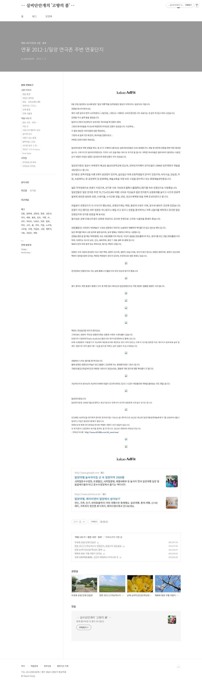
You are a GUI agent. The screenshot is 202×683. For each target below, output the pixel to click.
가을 (42, 225)
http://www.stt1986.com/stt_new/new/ (102, 432)
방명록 (49, 16)
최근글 (24, 190)
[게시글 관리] (84, 522)
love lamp (26, 153)
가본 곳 (25, 126)
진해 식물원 (27, 113)
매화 (28, 217)
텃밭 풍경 (26, 94)
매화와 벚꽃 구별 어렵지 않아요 (88, 553)
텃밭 (35, 232)
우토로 (29, 221)
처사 (23, 666)
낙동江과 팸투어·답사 (31, 130)
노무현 (48, 225)
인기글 (33, 190)
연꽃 (42, 221)
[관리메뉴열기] (197, 5)
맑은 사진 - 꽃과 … (96, 537)
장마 (37, 225)
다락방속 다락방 (28, 166)
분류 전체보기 (27, 84)
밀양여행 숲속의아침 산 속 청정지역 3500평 (99, 477)
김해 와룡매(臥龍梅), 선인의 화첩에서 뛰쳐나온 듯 (96, 557)
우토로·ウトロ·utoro (31, 149)
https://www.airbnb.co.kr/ (88, 494)
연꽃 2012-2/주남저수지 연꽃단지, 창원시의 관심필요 (98, 546)
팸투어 (48, 229)
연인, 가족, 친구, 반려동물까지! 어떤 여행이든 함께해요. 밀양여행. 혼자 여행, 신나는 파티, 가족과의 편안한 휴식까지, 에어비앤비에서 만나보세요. (116, 504)
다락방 (24, 158)
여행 (44, 217)
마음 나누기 (80, 537)
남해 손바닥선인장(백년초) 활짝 (88, 549)
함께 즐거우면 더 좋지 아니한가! (90, 621)
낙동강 (36, 221)
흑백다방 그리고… (29, 105)
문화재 (29, 213)
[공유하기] (80, 522)
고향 (42, 229)
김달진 (29, 232)
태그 (34, 16)
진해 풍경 (26, 109)
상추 (23, 221)
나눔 (23, 232)
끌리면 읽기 (27, 134)
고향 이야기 (26, 89)
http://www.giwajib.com (87, 472)
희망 (23, 225)
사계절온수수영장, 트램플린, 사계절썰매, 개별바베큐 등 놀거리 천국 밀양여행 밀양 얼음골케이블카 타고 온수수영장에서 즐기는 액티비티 (117, 482)
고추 (28, 225)
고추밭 (23, 229)
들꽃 (48, 221)
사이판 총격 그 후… (30, 145)
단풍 (23, 213)
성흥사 (48, 213)
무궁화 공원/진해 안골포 (85, 542)
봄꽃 (33, 217)
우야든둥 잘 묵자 (29, 162)
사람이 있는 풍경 (29, 137)
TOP (178, 667)
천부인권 (47, 666)
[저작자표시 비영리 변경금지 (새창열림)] (104, 522)
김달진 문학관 (28, 98)
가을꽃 (36, 229)
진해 (30, 229)
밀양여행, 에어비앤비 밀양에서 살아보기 (97, 498)
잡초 (39, 217)
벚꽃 (42, 213)
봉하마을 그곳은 (28, 141)
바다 (23, 217)
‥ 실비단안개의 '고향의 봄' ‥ (48, 6)
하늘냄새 (34, 666)
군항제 (36, 213)
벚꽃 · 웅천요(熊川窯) (31, 101)
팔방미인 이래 (62, 666)
